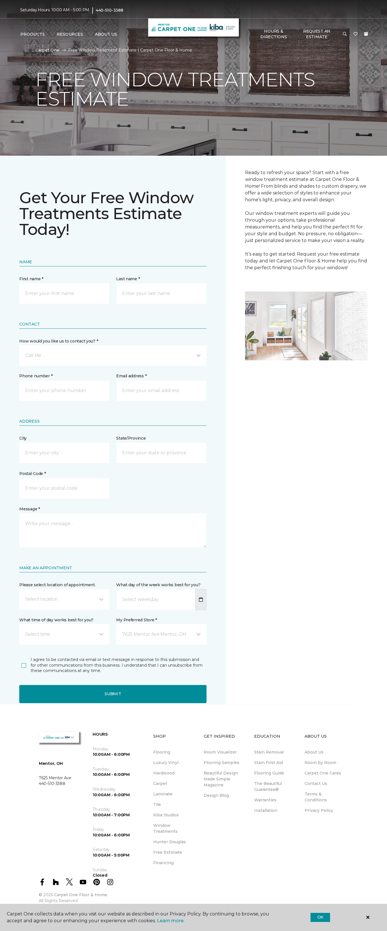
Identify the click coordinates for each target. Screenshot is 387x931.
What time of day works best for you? (56, 620)
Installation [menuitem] (265, 810)
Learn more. (170, 920)
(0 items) (366, 34)
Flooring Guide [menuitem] (269, 773)
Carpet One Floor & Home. (81, 894)
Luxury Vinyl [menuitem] (165, 762)
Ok (320, 917)
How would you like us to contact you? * (58, 341)
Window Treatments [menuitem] (165, 828)
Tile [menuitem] (157, 804)
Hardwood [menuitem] (164, 773)
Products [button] (32, 34)
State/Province (131, 438)
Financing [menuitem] (163, 862)
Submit (113, 693)
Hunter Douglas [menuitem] (169, 841)
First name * (31, 279)
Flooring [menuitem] (161, 752)
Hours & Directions (273, 34)
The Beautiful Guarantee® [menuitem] (268, 786)
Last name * (128, 279)
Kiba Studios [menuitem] (166, 814)
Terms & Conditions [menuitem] (316, 796)
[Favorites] (355, 34)
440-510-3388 (109, 10)
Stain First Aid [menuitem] (268, 762)
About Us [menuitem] (314, 752)
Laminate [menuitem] (163, 794)
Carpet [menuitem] (160, 783)
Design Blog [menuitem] (216, 795)
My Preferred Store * (136, 620)
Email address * (131, 376)
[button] (344, 34)
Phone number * (35, 376)
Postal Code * (32, 474)
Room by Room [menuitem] (320, 762)
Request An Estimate (316, 34)
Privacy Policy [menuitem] (319, 810)
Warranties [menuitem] (265, 799)
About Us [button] (106, 34)
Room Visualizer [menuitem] (220, 752)
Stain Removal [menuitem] (269, 752)
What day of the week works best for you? (158, 585)
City (23, 438)
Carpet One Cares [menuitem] (323, 773)
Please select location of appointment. (57, 585)
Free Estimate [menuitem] (167, 852)
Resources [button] (70, 34)
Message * (29, 509)
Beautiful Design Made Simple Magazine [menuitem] (221, 779)
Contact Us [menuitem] (316, 783)
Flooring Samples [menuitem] (221, 762)
